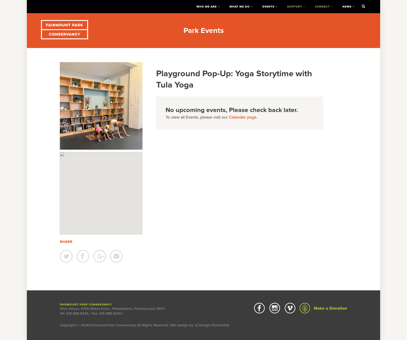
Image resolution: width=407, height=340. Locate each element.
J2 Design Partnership (212, 325)
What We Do (239, 6)
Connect (322, 6)
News (346, 6)
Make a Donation (330, 308)
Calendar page (242, 117)
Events (268, 6)
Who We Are (206, 6)
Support (294, 6)
